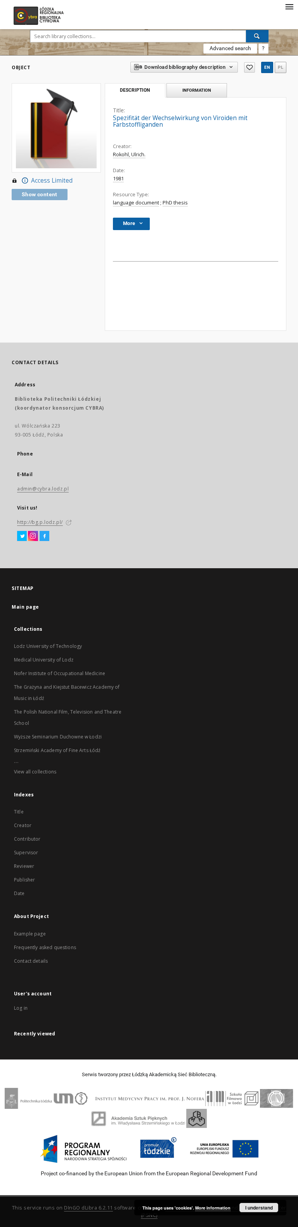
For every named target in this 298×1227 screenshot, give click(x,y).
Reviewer (24, 866)
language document (136, 202)
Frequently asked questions (45, 947)
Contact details (31, 961)
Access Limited (52, 180)
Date (19, 893)
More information (212, 1208)
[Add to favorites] (249, 67)
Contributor (27, 839)
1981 (118, 178)
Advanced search (230, 48)
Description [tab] (135, 90)
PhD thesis (175, 202)
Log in (21, 1008)
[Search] (257, 36)
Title (19, 811)
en (267, 67)
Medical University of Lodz (43, 659)
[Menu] (289, 6)
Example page (30, 933)
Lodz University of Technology (48, 646)
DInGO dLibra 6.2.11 (88, 1207)
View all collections (35, 771)
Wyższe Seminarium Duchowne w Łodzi (58, 736)
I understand (259, 1207)
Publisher (24, 879)
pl (280, 67)
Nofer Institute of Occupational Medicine (59, 673)
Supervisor (26, 852)
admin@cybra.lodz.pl (43, 488)
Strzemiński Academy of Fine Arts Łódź (57, 750)
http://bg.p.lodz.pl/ (40, 522)
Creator (22, 825)
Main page (25, 607)
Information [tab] (196, 90)
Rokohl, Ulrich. (129, 154)
